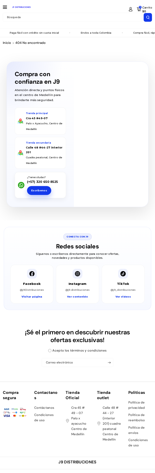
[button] (7, 7)
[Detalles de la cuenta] (130, 9)
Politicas (136, 392)
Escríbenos (39, 190)
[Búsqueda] (148, 17)
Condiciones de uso (44, 417)
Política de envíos (136, 430)
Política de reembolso (136, 417)
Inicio (7, 43)
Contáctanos (44, 408)
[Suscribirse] (109, 362)
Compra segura (11, 395)
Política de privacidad (136, 405)
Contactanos (45, 395)
